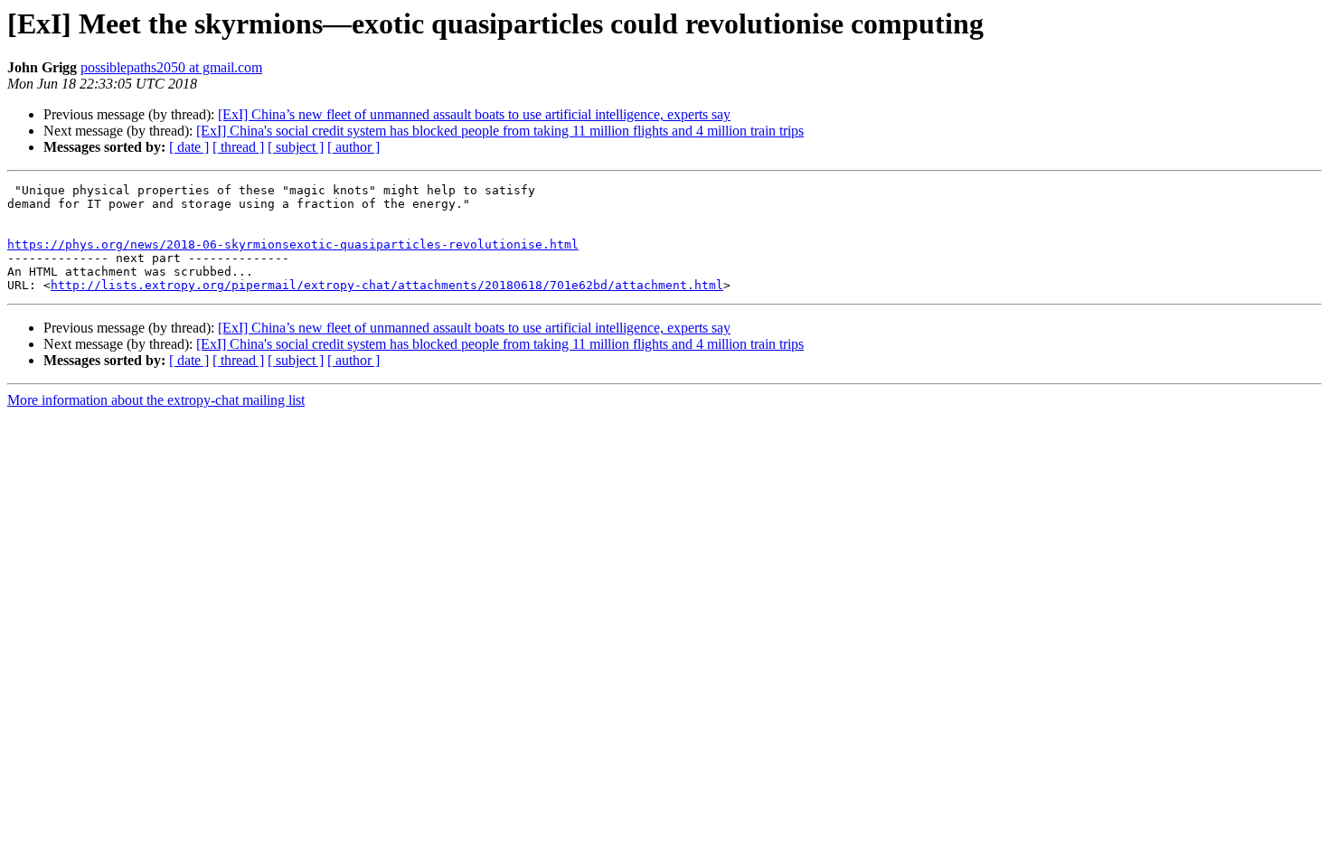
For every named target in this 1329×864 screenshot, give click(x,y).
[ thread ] (238, 147)
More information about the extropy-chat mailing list (156, 400)
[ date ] (189, 147)
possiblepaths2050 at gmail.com (171, 67)
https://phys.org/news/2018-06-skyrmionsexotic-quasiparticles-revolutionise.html (293, 244)
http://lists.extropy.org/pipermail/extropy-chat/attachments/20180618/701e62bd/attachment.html (387, 285)
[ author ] (353, 147)
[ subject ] (296, 147)
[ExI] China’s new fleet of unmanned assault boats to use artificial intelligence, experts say (474, 114)
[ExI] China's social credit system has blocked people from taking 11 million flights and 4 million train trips (500, 130)
